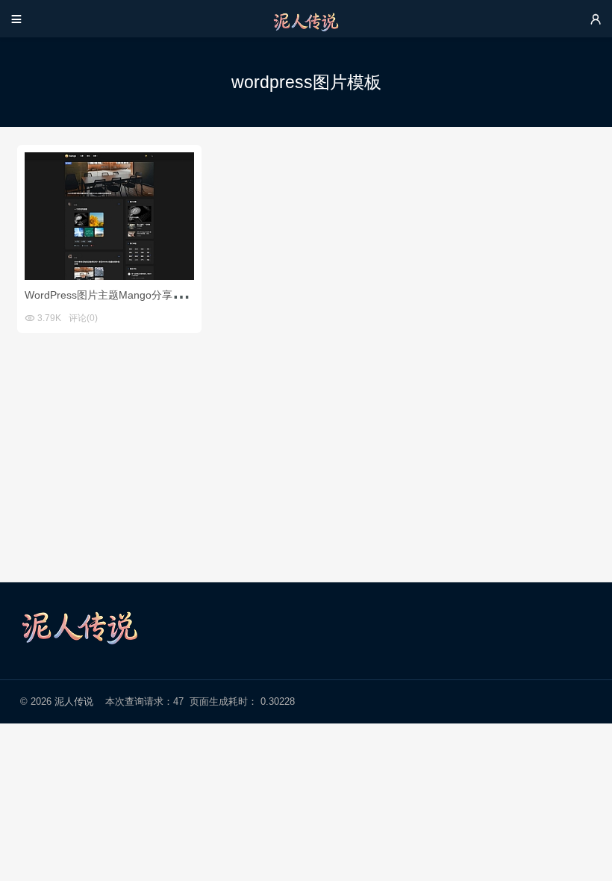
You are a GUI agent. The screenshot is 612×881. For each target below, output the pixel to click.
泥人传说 (73, 701)
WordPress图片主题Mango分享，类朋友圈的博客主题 (151, 295)
